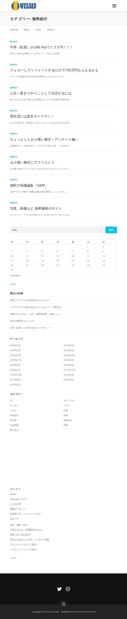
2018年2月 (69, 364)
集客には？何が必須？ (21, 534)
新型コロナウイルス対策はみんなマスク (29, 300)
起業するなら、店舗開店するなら (26, 529)
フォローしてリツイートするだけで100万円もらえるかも (54, 70)
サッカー (14, 405)
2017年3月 (15, 384)
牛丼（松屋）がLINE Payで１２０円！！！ (41, 47)
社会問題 (14, 425)
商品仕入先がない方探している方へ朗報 (29, 539)
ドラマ (67, 405)
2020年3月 (15, 345)
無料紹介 (14, 41)
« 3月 (12, 283)
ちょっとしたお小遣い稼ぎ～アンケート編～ (44, 139)
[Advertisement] (63, 459)
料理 (66, 415)
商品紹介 (14, 415)
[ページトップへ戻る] (63, 604)
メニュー (114, 5)
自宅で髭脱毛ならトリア (22, 320)
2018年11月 (16, 360)
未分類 (13, 420)
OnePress (66, 611)
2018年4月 (69, 360)
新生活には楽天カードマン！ (32, 116)
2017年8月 (15, 379)
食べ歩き (14, 430)
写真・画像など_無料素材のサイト (36, 208)
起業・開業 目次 (18, 524)
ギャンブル (69, 400)
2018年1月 (15, 369)
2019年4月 (69, 345)
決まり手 (14, 518)
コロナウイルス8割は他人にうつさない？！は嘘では (35, 307)
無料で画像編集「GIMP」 (29, 185)
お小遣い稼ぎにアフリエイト (32, 162)
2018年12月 (69, 355)
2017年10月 (16, 374)
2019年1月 (15, 355)
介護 (66, 410)
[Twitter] (59, 589)
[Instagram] (68, 589)
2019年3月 (15, 350)
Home (13, 494)
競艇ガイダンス (17, 508)
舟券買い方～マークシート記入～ (26, 513)
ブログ (13, 410)
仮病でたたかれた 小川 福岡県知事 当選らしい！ (36, 314)
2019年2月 (69, 350)
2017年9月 (69, 374)
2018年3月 (15, 364)
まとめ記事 (15, 503)
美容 (66, 425)
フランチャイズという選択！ (24, 544)
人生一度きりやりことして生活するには (41, 93)
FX (11, 400)
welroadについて (18, 499)
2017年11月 (69, 369)
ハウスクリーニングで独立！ (24, 549)
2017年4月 (69, 379)
